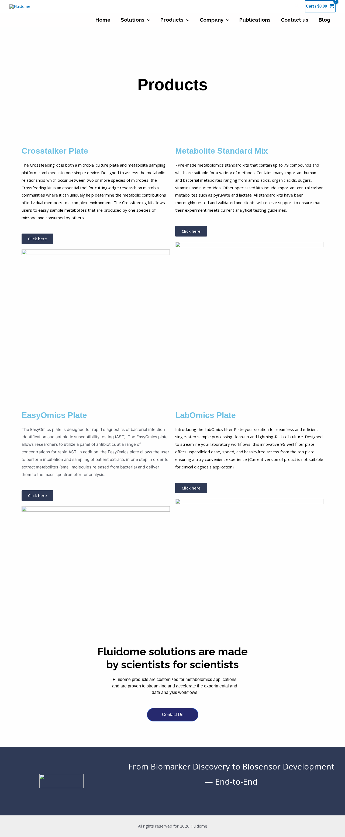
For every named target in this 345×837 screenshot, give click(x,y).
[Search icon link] (297, 6)
